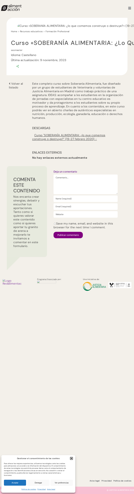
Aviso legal (51, 489)
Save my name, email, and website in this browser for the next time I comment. (83, 225)
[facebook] (1, 490)
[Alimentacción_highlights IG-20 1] (11, 5)
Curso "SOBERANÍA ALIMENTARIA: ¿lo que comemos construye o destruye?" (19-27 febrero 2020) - (68, 137)
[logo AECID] (46, 282)
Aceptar (15, 483)
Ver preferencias (62, 483)
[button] (71, 458)
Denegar (38, 483)
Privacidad (41, 489)
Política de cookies (28, 489)
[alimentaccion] (12, 281)
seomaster (17, 50)
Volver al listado (16, 85)
